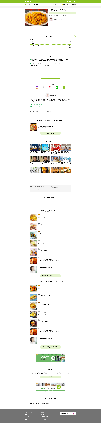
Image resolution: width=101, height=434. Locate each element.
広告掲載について (28, 417)
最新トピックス (27, 419)
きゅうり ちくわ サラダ (32, 113)
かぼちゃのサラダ (43, 186)
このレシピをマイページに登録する (50, 76)
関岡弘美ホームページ (39, 104)
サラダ (33, 186)
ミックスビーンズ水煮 (36, 189)
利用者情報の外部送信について (46, 416)
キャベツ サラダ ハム (42, 113)
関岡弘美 (55, 19)
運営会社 (42, 412)
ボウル (45, 60)
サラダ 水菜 (37, 113)
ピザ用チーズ (32, 43)
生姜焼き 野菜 (63, 113)
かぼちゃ (31, 39)
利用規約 (26, 414)
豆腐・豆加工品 (44, 188)
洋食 (53, 186)
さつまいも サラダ (59, 113)
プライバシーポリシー (29, 412)
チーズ (36, 190)
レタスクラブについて (45, 419)
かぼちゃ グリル (54, 113)
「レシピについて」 (44, 111)
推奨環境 (42, 414)
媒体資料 (42, 417)
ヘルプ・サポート (28, 416)
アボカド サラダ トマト (48, 113)
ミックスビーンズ (33, 41)
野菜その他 (36, 187)
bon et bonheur (38, 106)
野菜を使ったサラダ (37, 186)
